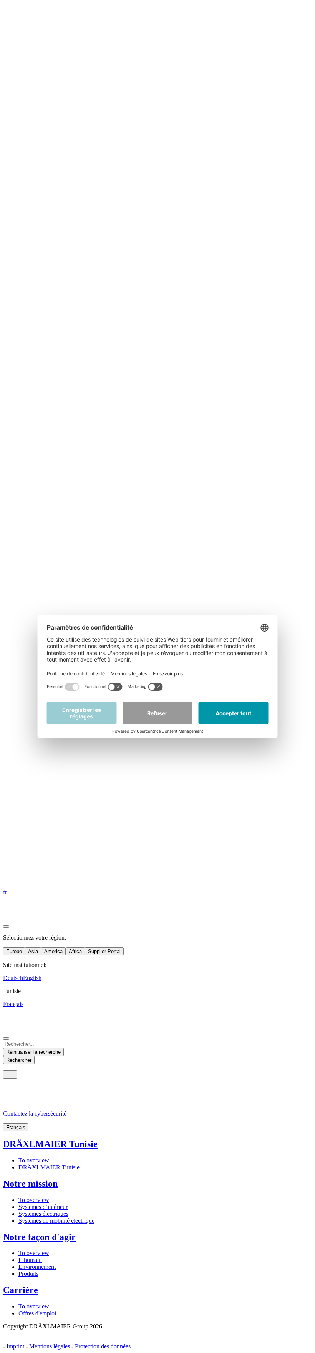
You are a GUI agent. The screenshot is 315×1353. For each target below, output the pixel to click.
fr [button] (5, 892)
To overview (33, 1160)
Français (15, 1127)
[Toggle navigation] (10, 1074)
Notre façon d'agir (39, 1237)
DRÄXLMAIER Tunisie (50, 1144)
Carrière (20, 1290)
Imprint (15, 1346)
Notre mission (30, 1184)
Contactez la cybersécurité (34, 1113)
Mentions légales (49, 1346)
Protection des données (103, 1346)
